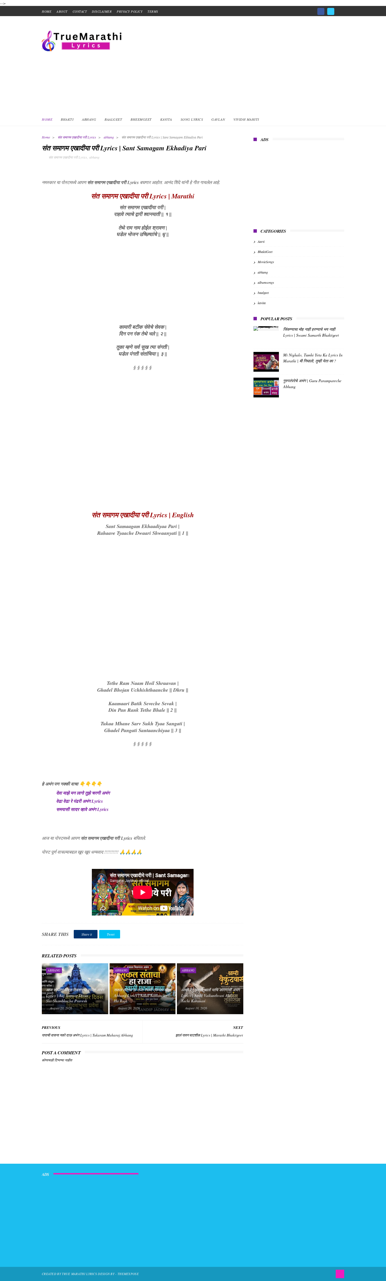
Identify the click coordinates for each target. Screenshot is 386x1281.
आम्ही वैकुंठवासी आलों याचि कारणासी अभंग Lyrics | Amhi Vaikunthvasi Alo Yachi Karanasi (210, 995)
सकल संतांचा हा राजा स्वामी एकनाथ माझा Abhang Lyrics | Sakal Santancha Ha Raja (142, 995)
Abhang (89, 119)
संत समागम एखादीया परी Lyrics (77, 137)
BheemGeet (141, 119)
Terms (153, 11)
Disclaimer (102, 11)
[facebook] (320, 11)
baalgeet (263, 292)
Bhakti (67, 119)
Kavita (166, 119)
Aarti (261, 241)
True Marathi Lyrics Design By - (90, 1274)
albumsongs (266, 282)
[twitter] (330, 11)
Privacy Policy (129, 11)
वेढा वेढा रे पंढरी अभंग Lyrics (79, 801)
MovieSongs (266, 261)
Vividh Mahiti (246, 119)
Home (47, 119)
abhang (109, 137)
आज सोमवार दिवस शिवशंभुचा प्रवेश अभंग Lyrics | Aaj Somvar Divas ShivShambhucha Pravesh (75, 995)
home (46, 11)
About (62, 11)
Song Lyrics (192, 119)
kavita (262, 302)
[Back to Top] (340, 1274)
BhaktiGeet (265, 251)
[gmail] (340, 9)
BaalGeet (113, 119)
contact (80, 11)
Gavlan (218, 119)
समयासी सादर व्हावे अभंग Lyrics (82, 809)
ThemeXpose (128, 1274)
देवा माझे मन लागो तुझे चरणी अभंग (83, 793)
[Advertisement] (241, 64)
